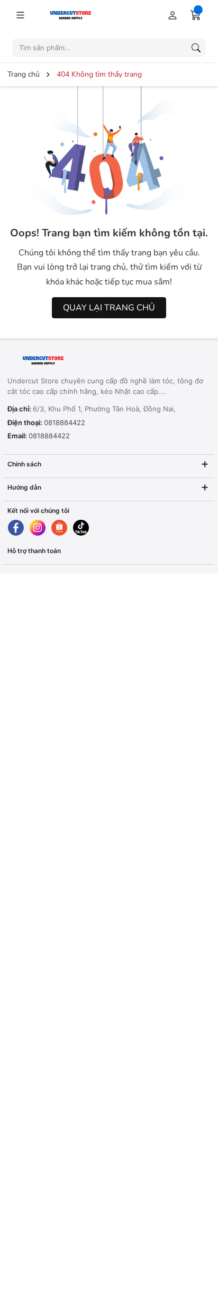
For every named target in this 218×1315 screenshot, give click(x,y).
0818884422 (64, 422)
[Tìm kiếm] (196, 47)
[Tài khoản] (170, 15)
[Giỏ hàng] (196, 15)
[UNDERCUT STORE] (73, 361)
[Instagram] (37, 527)
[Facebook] (15, 527)
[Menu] (20, 15)
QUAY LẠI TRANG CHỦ (109, 308)
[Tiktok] (80, 527)
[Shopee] (59, 527)
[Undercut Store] (83, 14)
